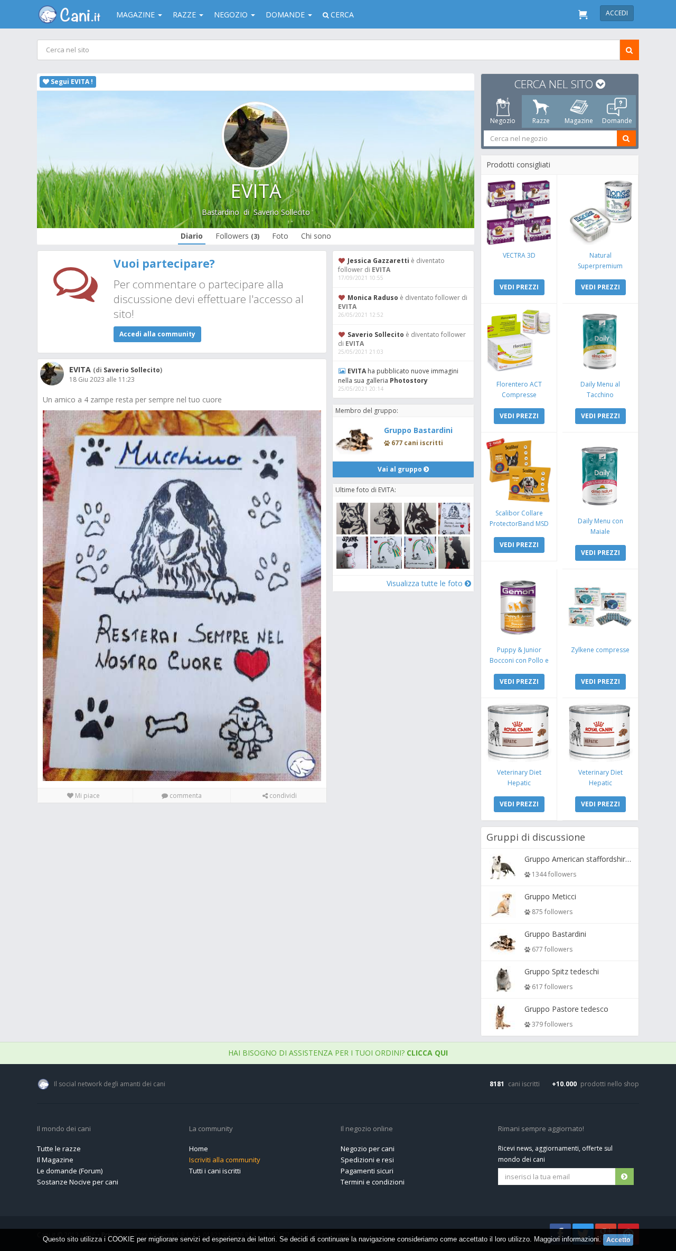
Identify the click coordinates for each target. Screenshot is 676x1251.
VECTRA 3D (519, 255)
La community (211, 1129)
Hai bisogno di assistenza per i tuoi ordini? (338, 1053)
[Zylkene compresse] (600, 607)
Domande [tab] (617, 120)
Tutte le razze (59, 1148)
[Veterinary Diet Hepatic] (518, 732)
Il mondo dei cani (64, 1129)
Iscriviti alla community (224, 1159)
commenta (185, 795)
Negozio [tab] (502, 120)
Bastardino (220, 212)
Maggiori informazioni (566, 1239)
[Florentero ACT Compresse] (518, 341)
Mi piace (86, 795)
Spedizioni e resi (367, 1159)
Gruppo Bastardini (418, 430)
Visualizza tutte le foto (426, 583)
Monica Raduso (373, 297)
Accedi (617, 12)
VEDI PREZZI (519, 287)
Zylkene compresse (600, 649)
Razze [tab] (541, 120)
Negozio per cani (368, 1148)
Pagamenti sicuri (367, 1170)
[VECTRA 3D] (518, 212)
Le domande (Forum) (69, 1170)
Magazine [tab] (579, 120)
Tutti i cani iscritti (215, 1170)
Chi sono (316, 236)
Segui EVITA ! (71, 81)
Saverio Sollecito (281, 212)
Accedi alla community (157, 334)
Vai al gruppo (401, 469)
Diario (192, 236)
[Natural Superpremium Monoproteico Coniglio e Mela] (600, 212)
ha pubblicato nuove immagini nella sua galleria (398, 375)
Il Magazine (55, 1159)
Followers (237, 236)
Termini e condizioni (373, 1182)
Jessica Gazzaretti (378, 260)
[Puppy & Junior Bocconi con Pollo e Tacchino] (518, 607)
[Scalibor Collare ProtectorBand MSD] (518, 470)
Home (198, 1148)
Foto (280, 236)
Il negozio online (367, 1129)
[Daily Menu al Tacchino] (600, 341)
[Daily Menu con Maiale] (600, 474)
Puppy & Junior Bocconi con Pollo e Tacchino (519, 660)
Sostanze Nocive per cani (77, 1182)
